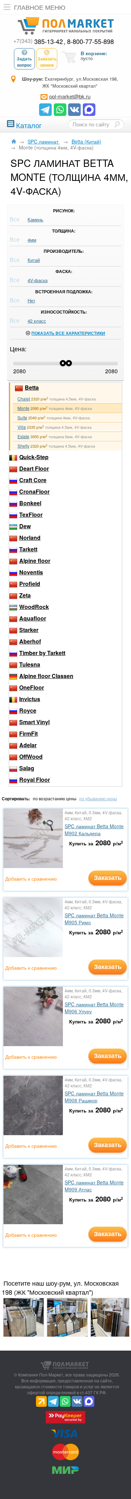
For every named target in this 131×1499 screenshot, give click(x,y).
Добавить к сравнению (31, 878)
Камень (35, 219)
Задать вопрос (24, 62)
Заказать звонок (47, 62)
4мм (32, 239)
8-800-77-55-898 (90, 41)
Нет (31, 300)
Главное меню (39, 7)
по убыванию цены (98, 798)
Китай (34, 260)
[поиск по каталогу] (117, 124)
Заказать (108, 877)
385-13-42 (38, 41)
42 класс (37, 320)
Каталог (29, 124)
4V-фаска (38, 280)
